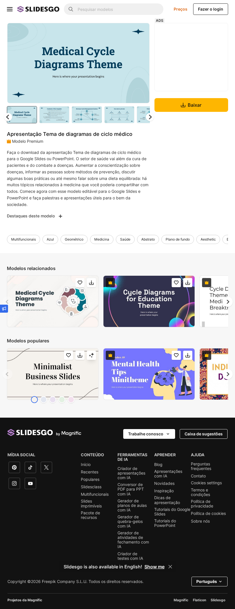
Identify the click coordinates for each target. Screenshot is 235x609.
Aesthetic (208, 239)
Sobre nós (200, 521)
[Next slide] (141, 63)
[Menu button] (10, 9)
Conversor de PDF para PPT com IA (130, 489)
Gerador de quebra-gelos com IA (130, 521)
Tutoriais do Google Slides (172, 511)
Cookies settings (206, 483)
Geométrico (74, 239)
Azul (50, 239)
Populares (90, 479)
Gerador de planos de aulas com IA (132, 505)
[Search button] (71, 9)
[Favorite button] (125, 32)
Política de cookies (208, 513)
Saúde (125, 239)
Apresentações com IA (168, 473)
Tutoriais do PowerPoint (165, 523)
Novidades (164, 483)
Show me (154, 566)
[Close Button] (170, 566)
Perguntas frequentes (201, 466)
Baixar (194, 105)
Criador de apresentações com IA (131, 473)
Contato (198, 476)
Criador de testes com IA (130, 556)
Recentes (89, 472)
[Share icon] (140, 32)
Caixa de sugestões (204, 433)
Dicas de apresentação (167, 500)
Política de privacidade (202, 503)
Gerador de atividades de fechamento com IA (133, 540)
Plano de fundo (178, 239)
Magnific (181, 600)
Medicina (101, 239)
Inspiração (164, 491)
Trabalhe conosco (145, 433)
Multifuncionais (23, 239)
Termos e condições (200, 492)
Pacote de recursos (90, 515)
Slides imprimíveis (91, 503)
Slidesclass (91, 487)
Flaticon (199, 600)
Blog (158, 464)
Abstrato (148, 239)
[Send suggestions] (4, 309)
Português (206, 581)
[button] (150, 117)
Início (86, 464)
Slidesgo (218, 600)
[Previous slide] (7, 302)
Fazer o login (210, 9)
